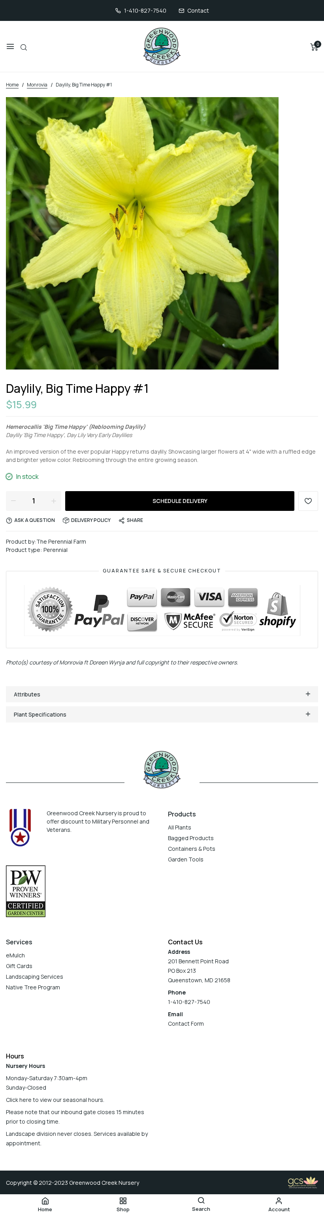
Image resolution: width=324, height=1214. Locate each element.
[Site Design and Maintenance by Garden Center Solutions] (303, 1182)
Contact (198, 10)
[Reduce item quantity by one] (13, 500)
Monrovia (71, 662)
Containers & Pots (191, 848)
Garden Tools (185, 859)
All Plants (179, 827)
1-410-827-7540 (145, 10)
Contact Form (186, 1023)
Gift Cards (19, 966)
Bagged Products (191, 838)
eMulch (15, 955)
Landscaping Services (34, 976)
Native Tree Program (33, 987)
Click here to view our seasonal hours (54, 1099)
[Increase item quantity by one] (53, 500)
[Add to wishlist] (308, 501)
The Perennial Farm (61, 541)
